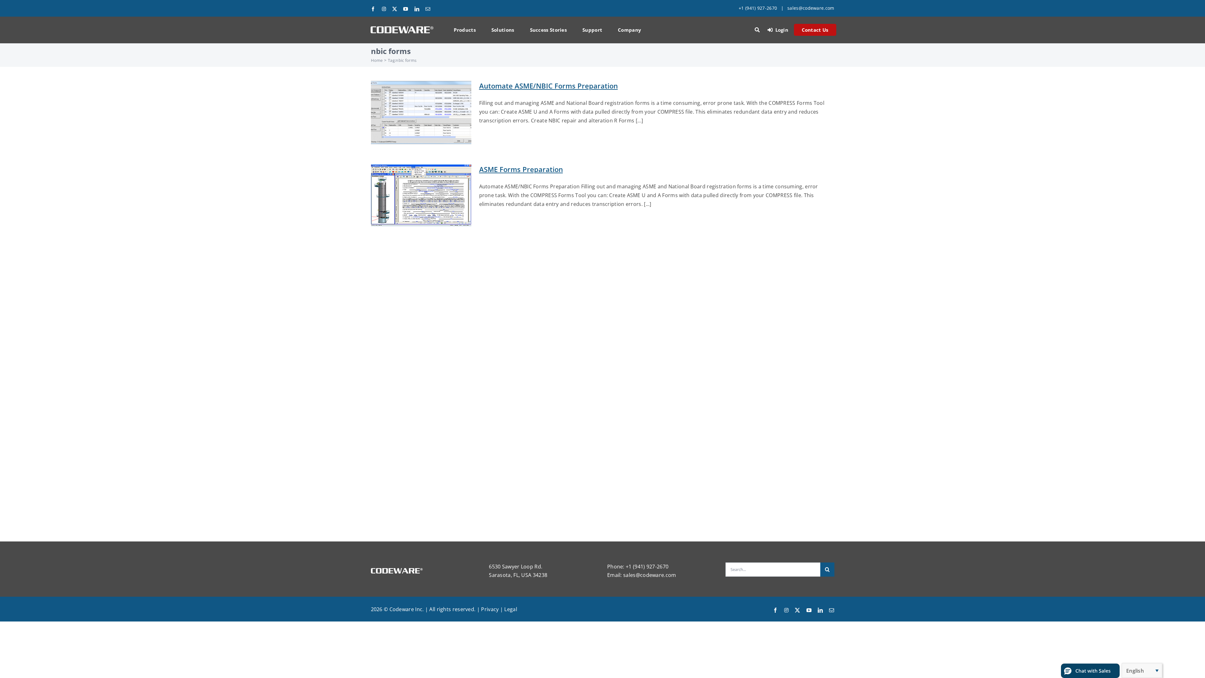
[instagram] (384, 9)
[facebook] (373, 9)
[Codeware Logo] (402, 28)
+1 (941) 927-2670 (758, 8)
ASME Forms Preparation (521, 169)
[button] (1090, 671)
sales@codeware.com (810, 8)
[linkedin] (417, 9)
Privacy (490, 609)
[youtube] (405, 9)
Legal (510, 609)
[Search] (757, 29)
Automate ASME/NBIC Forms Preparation (548, 85)
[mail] (428, 9)
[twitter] (394, 9)
